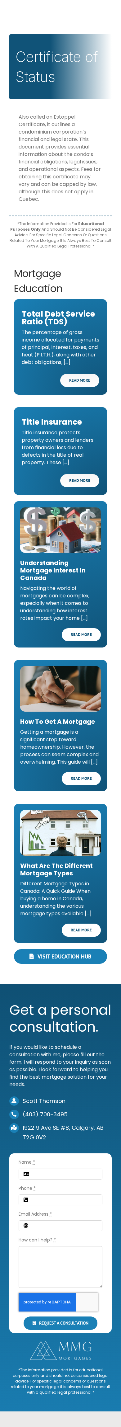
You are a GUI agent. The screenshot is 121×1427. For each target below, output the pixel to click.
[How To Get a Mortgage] (60, 689)
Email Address (35, 1214)
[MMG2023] (60, 1343)
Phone (27, 1188)
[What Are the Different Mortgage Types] (60, 832)
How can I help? (37, 1240)
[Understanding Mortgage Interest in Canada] (60, 530)
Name (27, 1162)
